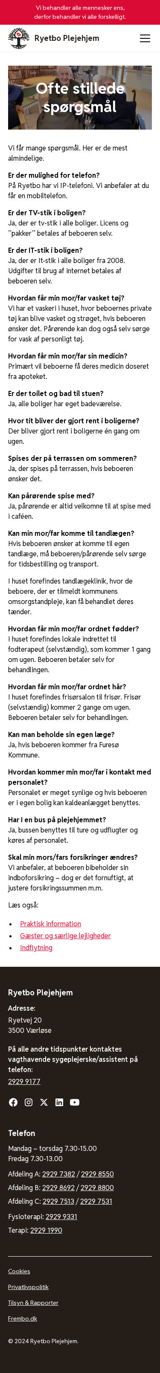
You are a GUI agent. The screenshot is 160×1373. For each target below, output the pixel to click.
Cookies (19, 1271)
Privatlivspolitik (28, 1287)
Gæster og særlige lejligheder (65, 935)
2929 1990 (46, 1230)
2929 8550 (97, 1174)
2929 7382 (58, 1174)
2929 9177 (24, 1081)
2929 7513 (58, 1201)
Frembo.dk (22, 1318)
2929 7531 (96, 1201)
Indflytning (36, 947)
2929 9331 (61, 1216)
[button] (143, 38)
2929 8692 (58, 1187)
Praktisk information (50, 923)
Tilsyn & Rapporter (33, 1303)
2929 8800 (97, 1187)
